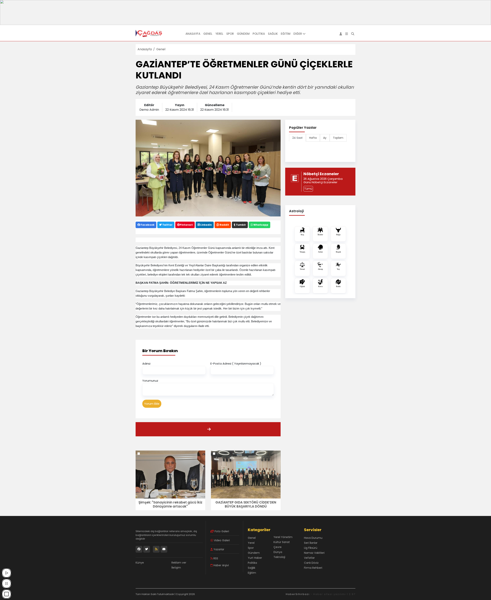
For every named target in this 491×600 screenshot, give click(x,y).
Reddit (224, 225)
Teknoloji (279, 557)
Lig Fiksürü (310, 548)
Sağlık (273, 34)
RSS (215, 558)
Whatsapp (260, 225)
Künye (140, 563)
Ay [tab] (324, 138)
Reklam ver (178, 563)
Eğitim (285, 34)
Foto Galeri (221, 531)
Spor (230, 34)
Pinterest (186, 225)
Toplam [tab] (338, 138)
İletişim (176, 567)
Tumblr (240, 225)
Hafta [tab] (313, 138)
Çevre (278, 547)
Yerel (219, 34)
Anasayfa (192, 34)
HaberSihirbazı (298, 594)
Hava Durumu (313, 538)
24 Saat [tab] (297, 138)
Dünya (278, 552)
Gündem (243, 34)
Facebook (147, 225)
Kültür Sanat (282, 542)
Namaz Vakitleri (314, 553)
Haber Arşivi (221, 565)
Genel (207, 34)
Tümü (308, 189)
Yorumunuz (150, 381)
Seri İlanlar (310, 543)
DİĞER (298, 34)
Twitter (167, 225)
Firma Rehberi (313, 568)
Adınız (146, 363)
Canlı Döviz (311, 563)
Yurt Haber (255, 558)
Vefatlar (309, 558)
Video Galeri (221, 540)
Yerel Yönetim (283, 537)
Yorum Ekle (151, 404)
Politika (259, 34)
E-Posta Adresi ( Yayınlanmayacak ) (235, 363)
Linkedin (206, 225)
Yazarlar (218, 549)
